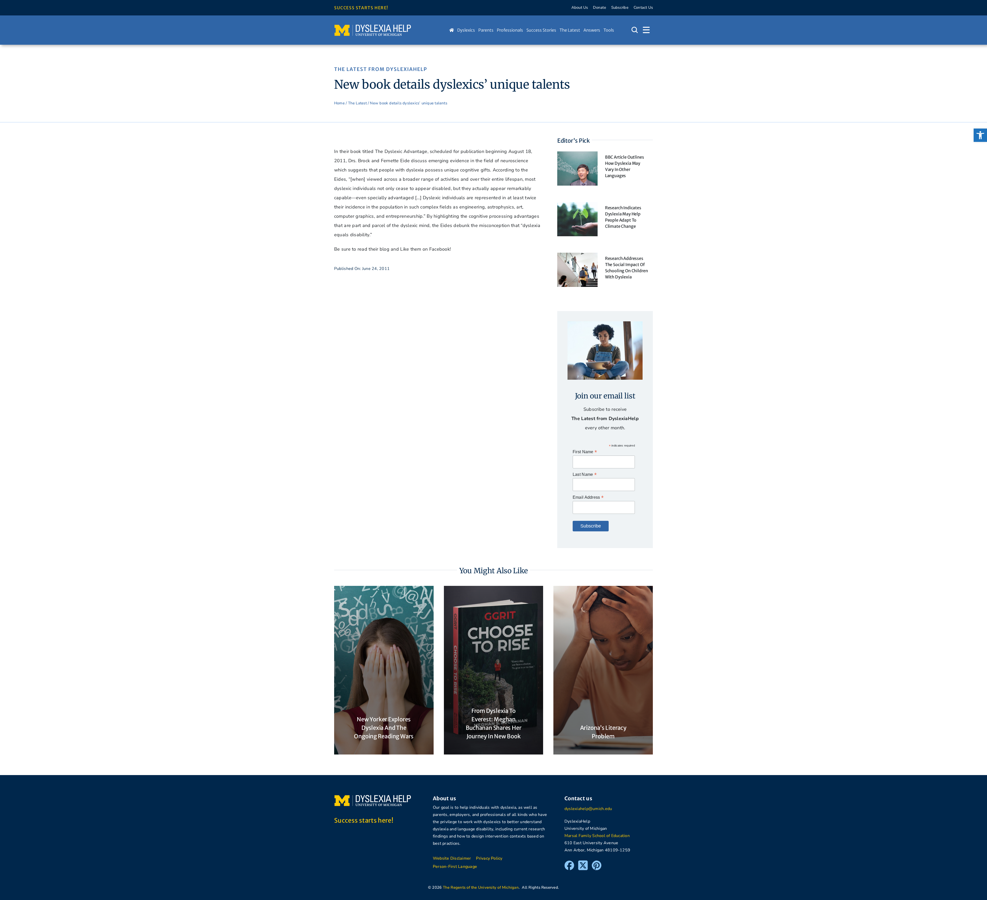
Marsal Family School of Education (597, 836)
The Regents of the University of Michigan (481, 887)
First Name (585, 452)
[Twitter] (583, 863)
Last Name (585, 474)
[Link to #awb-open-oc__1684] (646, 30)
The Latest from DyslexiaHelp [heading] (380, 69)
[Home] (451, 30)
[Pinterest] (596, 863)
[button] (980, 135)
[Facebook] (569, 863)
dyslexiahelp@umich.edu (588, 809)
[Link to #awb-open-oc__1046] (635, 30)
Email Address (588, 497)
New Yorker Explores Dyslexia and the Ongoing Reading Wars (384, 728)
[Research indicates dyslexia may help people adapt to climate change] (577, 207)
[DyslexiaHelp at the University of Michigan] (372, 26)
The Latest (357, 103)
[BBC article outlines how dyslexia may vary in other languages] (577, 156)
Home (339, 103)
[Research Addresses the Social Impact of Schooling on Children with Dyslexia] (577, 257)
